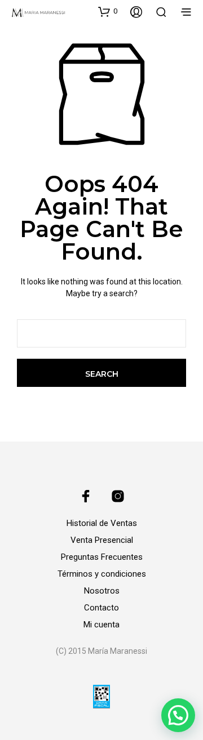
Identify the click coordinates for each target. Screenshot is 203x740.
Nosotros (102, 591)
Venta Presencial (101, 540)
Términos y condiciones (102, 574)
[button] (107, 11)
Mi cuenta (101, 624)
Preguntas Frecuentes (102, 557)
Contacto (101, 608)
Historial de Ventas (102, 523)
